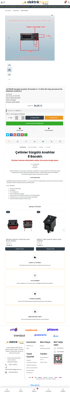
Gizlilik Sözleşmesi (31, 365)
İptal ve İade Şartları (31, 368)
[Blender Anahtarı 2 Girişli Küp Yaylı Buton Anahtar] (19, 224)
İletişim (42, 346)
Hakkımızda (29, 346)
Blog (27, 348)
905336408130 (13, 372)
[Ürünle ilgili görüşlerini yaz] (26, 141)
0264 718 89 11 (12, 364)
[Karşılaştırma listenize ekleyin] (35, 141)
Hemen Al (55, 118)
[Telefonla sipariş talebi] (52, 141)
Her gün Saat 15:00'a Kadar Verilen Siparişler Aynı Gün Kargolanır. (47, 6)
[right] (63, 230)
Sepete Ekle (35, 118)
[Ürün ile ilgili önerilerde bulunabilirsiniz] (60, 141)
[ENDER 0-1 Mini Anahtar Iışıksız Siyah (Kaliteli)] (50, 224)
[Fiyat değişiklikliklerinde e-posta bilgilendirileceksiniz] (43, 141)
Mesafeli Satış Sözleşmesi (30, 371)
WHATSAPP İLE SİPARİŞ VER (35, 123)
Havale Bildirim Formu (44, 358)
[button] (9, 38)
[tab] (23, 147)
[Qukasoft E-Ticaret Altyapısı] (35, 386)
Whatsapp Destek (45, 348)
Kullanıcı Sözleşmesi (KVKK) (31, 361)
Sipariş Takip (43, 362)
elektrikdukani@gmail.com (13, 369)
